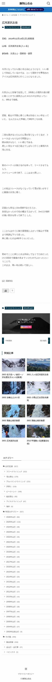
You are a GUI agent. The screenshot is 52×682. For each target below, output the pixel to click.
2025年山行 (13, 522)
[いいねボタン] (5, 290)
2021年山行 (13, 542)
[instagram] (26, 669)
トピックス (12, 652)
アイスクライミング (12, 27)
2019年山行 (13, 552)
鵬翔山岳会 (25, 3)
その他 (10, 637)
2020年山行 (13, 547)
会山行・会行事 (14, 647)
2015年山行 (13, 572)
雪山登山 (12, 477)
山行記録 (11, 466)
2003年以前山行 (14, 632)
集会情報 (12, 642)
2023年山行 (13, 532)
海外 (9, 506)
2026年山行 (13, 517)
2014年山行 (26, 27)
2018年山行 (13, 557)
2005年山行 (13, 622)
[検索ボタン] (48, 3)
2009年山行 (13, 602)
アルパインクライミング (18, 481)
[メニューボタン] (3, 3)
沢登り (11, 486)
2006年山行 (13, 617)
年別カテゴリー (14, 512)
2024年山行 (13, 527)
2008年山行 (13, 607)
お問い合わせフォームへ (35, 9)
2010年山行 (13, 597)
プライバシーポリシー (26, 674)
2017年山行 (13, 562)
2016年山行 (13, 567)
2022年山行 (13, 537)
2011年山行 (13, 592)
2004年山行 (13, 627)
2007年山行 (13, 611)
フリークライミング (16, 471)
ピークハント (14, 491)
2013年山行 (13, 582)
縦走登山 (11, 496)
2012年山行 (13, 587)
